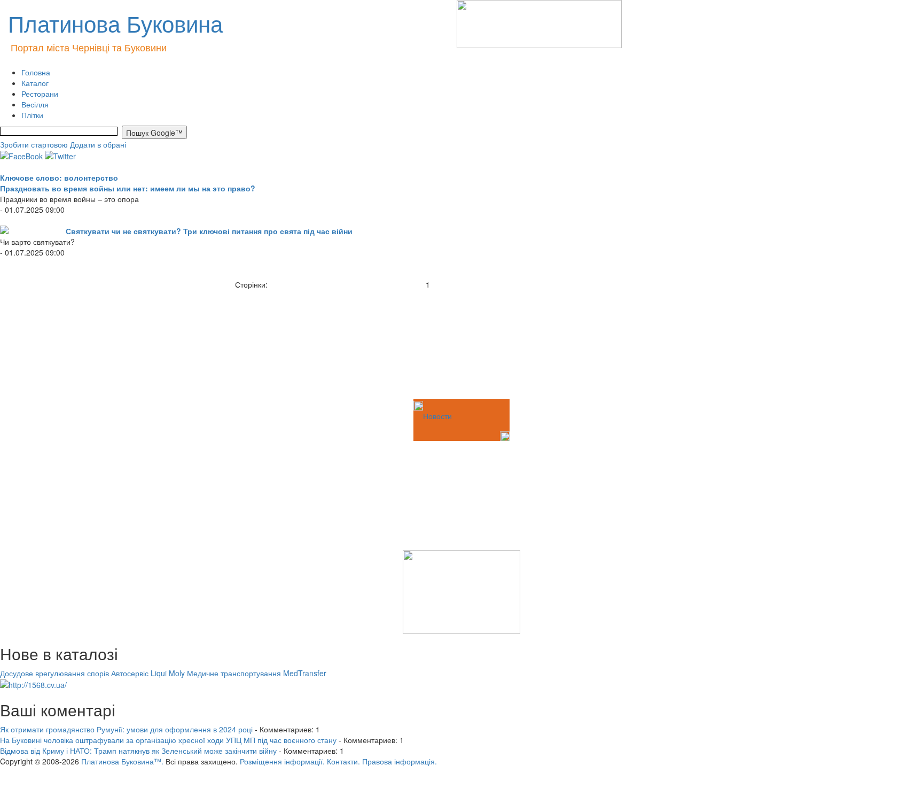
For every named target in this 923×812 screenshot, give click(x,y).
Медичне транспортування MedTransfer (256, 673)
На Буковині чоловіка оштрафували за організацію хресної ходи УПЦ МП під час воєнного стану (168, 739)
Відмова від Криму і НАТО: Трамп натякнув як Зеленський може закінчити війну (138, 750)
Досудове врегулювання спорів (54, 673)
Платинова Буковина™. (122, 761)
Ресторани (39, 93)
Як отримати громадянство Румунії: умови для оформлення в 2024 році (126, 729)
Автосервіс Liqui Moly (148, 673)
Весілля (35, 104)
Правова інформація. (399, 761)
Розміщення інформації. (282, 761)
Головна (35, 72)
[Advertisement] (53, 343)
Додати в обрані (98, 144)
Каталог (35, 83)
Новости (437, 416)
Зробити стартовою (34, 144)
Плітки (32, 115)
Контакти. (343, 761)
